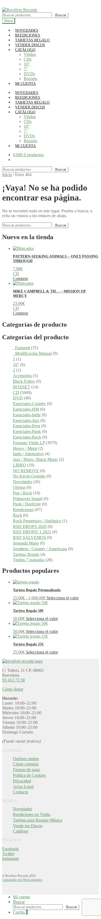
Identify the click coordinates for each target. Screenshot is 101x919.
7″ (26, 69)
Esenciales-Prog (26, 426)
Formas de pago (26, 769)
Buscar (60, 15)
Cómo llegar (12, 689)
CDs (28, 59)
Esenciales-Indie (27, 415)
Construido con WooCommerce (22, 880)
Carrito (20, 912)
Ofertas (19, 487)
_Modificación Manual (32, 353)
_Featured (21, 347)
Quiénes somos (26, 758)
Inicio (7, 174)
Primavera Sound (27, 498)
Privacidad (22, 781)
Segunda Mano (26, 543)
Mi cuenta (21, 897)
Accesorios (22, 375)
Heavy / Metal (25, 448)
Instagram (10, 858)
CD (16, 392)
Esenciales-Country (29, 403)
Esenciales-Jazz (26, 420)
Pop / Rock (22, 493)
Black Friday (24, 381)
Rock (17, 515)
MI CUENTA (25, 84)
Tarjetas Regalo (26, 554)
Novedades (22, 481)
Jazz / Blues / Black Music (35, 459)
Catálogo (20, 831)
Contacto (20, 792)
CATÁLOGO (25, 50)
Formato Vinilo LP (29, 442)
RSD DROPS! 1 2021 (32, 532)
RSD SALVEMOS (29, 537)
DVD (18, 398)
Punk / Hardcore (27, 504)
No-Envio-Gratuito (29, 476)
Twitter (8, 853)
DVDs (29, 73)
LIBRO (19, 465)
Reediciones (23, 509)
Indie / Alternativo (28, 453)
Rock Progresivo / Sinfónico (37, 521)
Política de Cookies (29, 775)
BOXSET (21, 387)
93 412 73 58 (13, 680)
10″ (27, 64)
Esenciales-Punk (27, 431)
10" (16, 364)
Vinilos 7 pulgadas (28, 559)
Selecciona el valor (63, 598)
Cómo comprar (26, 764)
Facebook (10, 849)
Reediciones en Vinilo (31, 814)
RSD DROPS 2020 (30, 526)
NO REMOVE (26, 470)
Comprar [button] (20, 278)
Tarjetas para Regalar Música (37, 820)
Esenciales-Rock (27, 437)
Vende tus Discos (27, 825)
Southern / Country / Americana (40, 548)
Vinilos (30, 54)
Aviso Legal (23, 786)
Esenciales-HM (26, 409)
